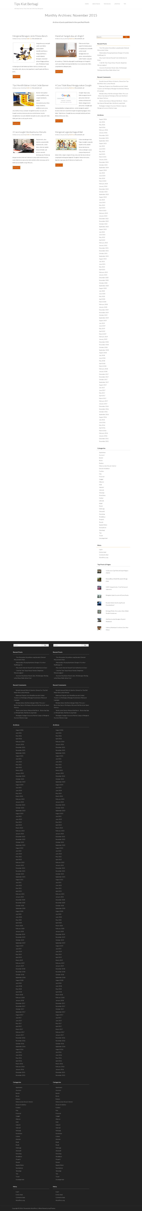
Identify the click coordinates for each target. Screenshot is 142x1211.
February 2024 (103, 183)
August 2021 (103, 259)
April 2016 (102, 428)
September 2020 (104, 285)
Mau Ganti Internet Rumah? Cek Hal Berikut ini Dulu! (31, 668)
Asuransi (101, 455)
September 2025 (104, 141)
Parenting (102, 514)
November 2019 (104, 312)
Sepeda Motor (103, 525)
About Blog (96, 4)
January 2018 (103, 371)
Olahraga (102, 509)
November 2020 (104, 280)
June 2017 (102, 390)
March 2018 (102, 366)
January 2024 (103, 186)
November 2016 (104, 409)
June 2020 (102, 293)
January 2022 (103, 245)
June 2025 (102, 149)
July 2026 (102, 122)
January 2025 (103, 159)
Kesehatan (102, 495)
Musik (101, 506)
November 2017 (104, 377)
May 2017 (102, 393)
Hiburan (101, 482)
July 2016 (102, 420)
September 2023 (104, 194)
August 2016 (103, 417)
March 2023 (102, 210)
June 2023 (102, 202)
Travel (101, 535)
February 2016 (103, 433)
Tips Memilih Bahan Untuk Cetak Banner (31, 85)
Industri (101, 487)
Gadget (101, 479)
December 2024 (103, 162)
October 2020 (103, 283)
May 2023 (102, 205)
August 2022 (103, 229)
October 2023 (103, 192)
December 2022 (103, 218)
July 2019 (102, 323)
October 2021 (103, 253)
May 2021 (102, 267)
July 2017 (102, 387)
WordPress (34, 1208)
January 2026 (103, 132)
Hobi (100, 484)
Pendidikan (102, 517)
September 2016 (104, 414)
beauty (101, 458)
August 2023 (103, 197)
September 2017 (104, 382)
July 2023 (102, 200)
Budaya (101, 463)
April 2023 (102, 208)
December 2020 (103, 277)
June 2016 (102, 422)
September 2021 (104, 256)
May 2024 (102, 178)
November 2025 (104, 138)
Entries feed (102, 552)
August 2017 (103, 385)
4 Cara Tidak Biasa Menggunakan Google (73, 85)
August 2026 (103, 119)
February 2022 (103, 243)
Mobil (100, 503)
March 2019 (102, 334)
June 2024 (102, 175)
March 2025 (102, 157)
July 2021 (102, 261)
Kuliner (101, 498)
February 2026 (103, 130)
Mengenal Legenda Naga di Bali (69, 132)
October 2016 (103, 412)
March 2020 (102, 302)
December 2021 (103, 248)
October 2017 (103, 379)
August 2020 (103, 288)
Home (87, 4)
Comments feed (103, 555)
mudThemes (51, 1208)
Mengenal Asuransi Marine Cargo (107, 108)
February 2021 (103, 272)
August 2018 (103, 352)
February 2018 (103, 369)
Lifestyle (117, 4)
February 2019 (103, 336)
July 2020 (102, 291)
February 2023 (103, 213)
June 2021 (102, 264)
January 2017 (103, 404)
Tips (125, 4)
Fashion (101, 471)
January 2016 (103, 436)
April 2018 (102, 363)
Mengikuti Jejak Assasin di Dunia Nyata (117, 595)
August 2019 (103, 320)
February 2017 (103, 401)
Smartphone (102, 527)
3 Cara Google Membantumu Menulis (29, 132)
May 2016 (102, 425)
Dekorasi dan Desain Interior (107, 466)
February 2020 (103, 304)
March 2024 (102, 181)
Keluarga (101, 493)
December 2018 (103, 342)
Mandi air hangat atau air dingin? (69, 36)
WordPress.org (103, 557)
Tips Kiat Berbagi (26, 4)
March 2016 (102, 430)
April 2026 (102, 127)
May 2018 (102, 361)
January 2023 (103, 216)
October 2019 (103, 315)
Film (100, 474)
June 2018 (102, 358)
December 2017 (103, 374)
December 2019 (103, 310)
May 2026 (102, 124)
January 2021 (103, 275)
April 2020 (102, 299)
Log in (100, 549)
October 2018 (103, 347)
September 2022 (104, 226)
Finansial (101, 476)
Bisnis (101, 460)
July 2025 (102, 146)
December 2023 (103, 189)
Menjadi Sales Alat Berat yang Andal (114, 103)
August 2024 (103, 170)
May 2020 (102, 296)
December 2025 (103, 135)
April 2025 (102, 154)
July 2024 (102, 173)
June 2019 (102, 326)
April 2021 (102, 269)
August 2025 (103, 143)
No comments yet (37, 38)
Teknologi (107, 4)
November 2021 (104, 251)
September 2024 (104, 167)
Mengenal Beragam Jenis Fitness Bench (30, 36)
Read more (16, 76)
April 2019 (102, 331)
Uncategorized (103, 538)
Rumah (101, 522)
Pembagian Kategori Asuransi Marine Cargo (112, 106)
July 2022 (102, 232)
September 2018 (104, 350)
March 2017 (102, 398)
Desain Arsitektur (104, 468)
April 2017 (102, 395)
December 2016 (103, 406)
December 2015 (103, 438)
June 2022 (102, 234)
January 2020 (103, 307)
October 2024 (103, 165)
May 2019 (102, 328)
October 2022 (103, 224)
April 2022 (102, 240)
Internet (101, 490)
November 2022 (104, 221)
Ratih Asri (29, 38)
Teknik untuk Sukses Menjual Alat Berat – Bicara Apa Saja (32, 710)
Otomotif (102, 511)
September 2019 (104, 318)
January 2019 (103, 339)
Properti (101, 519)
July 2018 (102, 355)
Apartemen (102, 452)
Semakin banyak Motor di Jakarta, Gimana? (111, 81)
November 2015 (104, 441)
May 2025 (102, 151)
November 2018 (104, 344)
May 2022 (102, 237)
